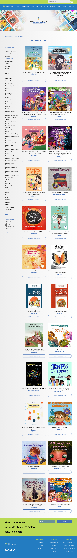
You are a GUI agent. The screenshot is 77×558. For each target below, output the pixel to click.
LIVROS (54, 545)
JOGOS (54, 551)
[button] (72, 1)
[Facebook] (8, 550)
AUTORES (40, 548)
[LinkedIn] (11, 550)
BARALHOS (54, 548)
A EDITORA (40, 545)
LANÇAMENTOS (54, 542)
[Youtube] (14, 550)
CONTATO (40, 542)
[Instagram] (6, 550)
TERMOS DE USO (69, 551)
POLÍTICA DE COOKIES (69, 545)
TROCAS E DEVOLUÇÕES (69, 548)
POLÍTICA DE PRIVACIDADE (69, 542)
